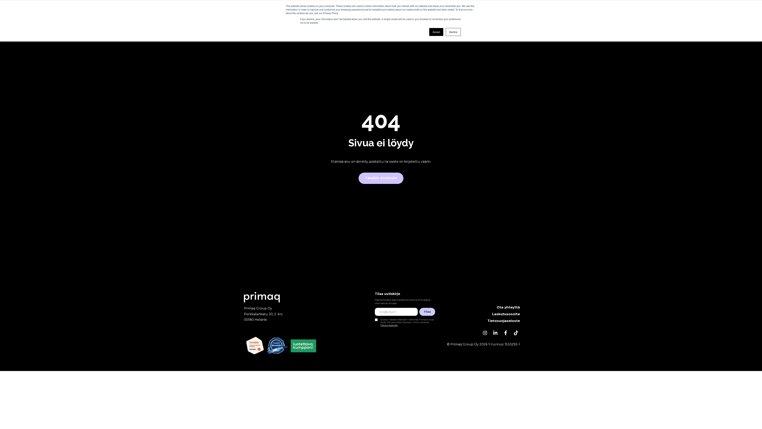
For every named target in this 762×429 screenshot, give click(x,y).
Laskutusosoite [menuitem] (506, 314)
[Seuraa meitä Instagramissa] (485, 333)
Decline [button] (453, 32)
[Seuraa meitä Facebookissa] (506, 333)
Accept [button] (436, 32)
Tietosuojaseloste (389, 325)
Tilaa (427, 311)
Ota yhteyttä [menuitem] (508, 307)
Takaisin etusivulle (381, 178)
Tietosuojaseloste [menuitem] (503, 321)
